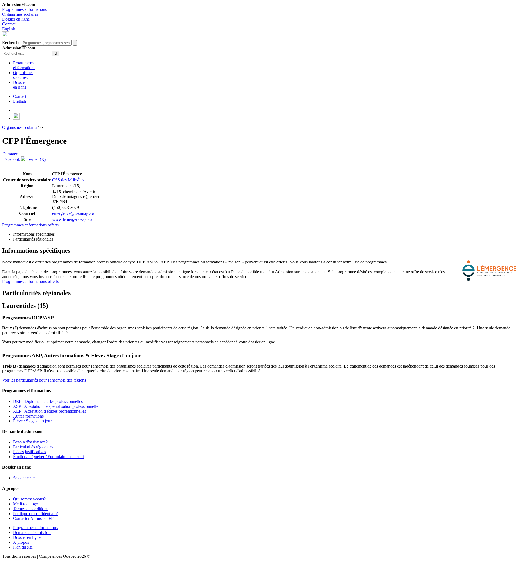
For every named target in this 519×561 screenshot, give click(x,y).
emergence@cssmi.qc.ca (73, 213)
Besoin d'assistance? (30, 442)
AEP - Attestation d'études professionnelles (49, 411)
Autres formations (28, 416)
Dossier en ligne (16, 19)
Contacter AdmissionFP (33, 518)
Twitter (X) (35, 159)
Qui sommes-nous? (29, 499)
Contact (8, 24)
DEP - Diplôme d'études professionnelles (48, 401)
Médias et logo (25, 504)
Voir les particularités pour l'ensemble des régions (44, 380)
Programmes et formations (24, 9)
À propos (21, 542)
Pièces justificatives (29, 451)
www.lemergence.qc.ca (72, 219)
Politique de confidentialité (35, 513)
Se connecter (24, 478)
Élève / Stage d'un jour (32, 421)
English (8, 28)
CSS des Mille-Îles (68, 180)
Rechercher (12, 42)
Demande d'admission (32, 532)
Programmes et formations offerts (30, 225)
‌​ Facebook (11, 159)
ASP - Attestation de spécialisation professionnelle (55, 406)
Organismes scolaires (20, 14)
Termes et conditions (30, 508)
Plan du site (23, 547)
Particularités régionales (33, 447)
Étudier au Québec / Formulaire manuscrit (48, 456)
